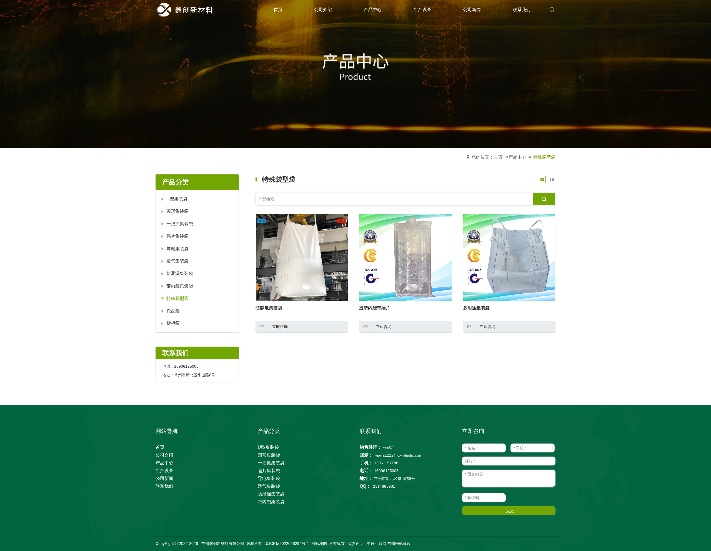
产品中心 (517, 157)
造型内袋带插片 (374, 307)
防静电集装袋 (269, 307)
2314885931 (384, 486)
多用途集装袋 (476, 307)
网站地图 (319, 543)
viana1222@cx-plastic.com (398, 455)
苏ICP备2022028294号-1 (287, 543)
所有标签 (337, 543)
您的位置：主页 (487, 157)
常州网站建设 (399, 543)
